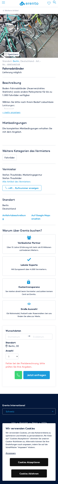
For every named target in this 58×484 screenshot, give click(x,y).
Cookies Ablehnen (29, 473)
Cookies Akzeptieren (29, 462)
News (35, 422)
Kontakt (23, 422)
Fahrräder (10, 157)
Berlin (16, 61)
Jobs (13, 422)
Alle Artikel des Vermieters (16, 181)
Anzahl (9, 350)
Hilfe (44, 422)
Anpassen (11, 453)
